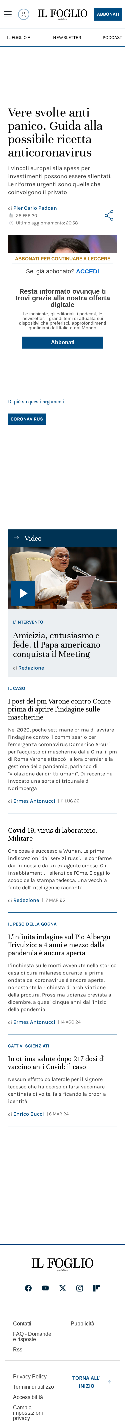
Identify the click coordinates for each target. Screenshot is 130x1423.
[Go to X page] (62, 1288)
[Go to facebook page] (28, 1288)
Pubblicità (82, 1323)
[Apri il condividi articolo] (109, 215)
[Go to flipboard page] (96, 1288)
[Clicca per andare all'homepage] (62, 1265)
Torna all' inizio (86, 1382)
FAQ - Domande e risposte (32, 1336)
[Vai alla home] (62, 14)
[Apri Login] (23, 14)
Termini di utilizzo (33, 1387)
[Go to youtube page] (45, 1288)
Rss (17, 1349)
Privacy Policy (30, 1376)
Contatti (22, 1323)
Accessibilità (28, 1397)
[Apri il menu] (8, 14)
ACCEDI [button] (87, 271)
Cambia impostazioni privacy (28, 1413)
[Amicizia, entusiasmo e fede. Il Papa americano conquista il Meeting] (62, 578)
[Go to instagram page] (79, 1288)
